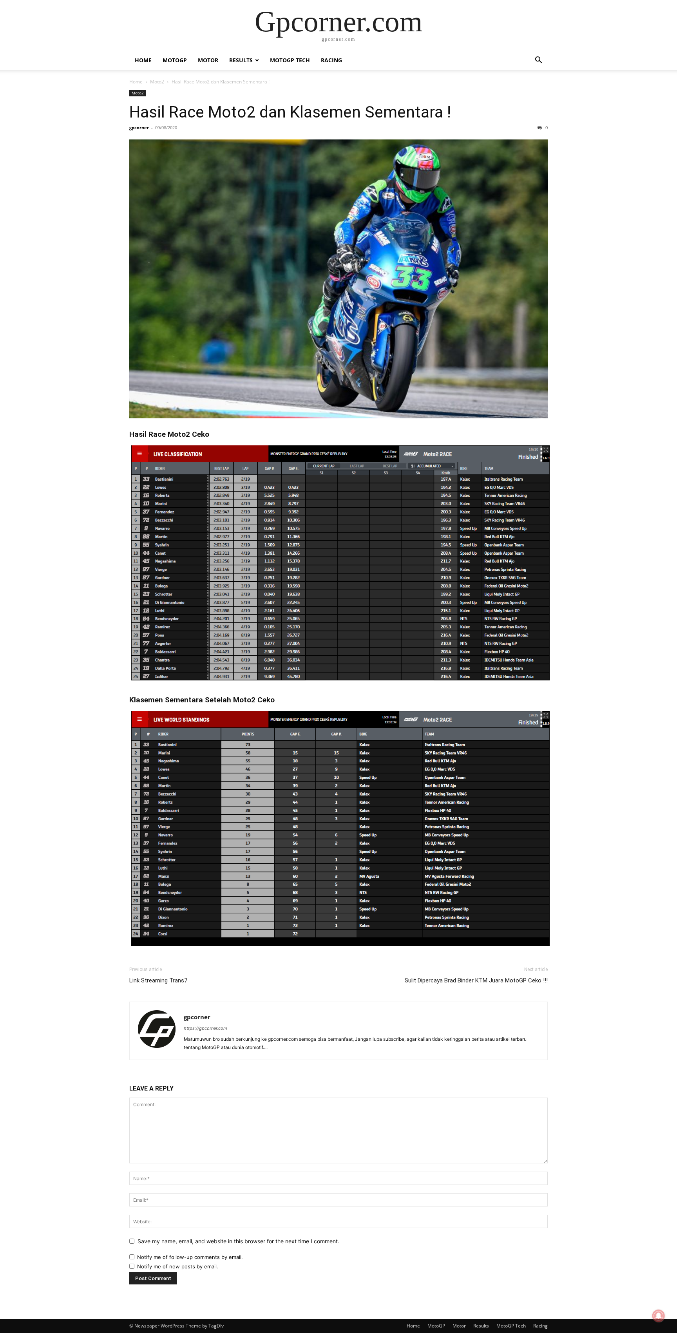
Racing (331, 60)
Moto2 (157, 81)
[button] (538, 61)
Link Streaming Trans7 (158, 980)
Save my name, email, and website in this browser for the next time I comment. (238, 1241)
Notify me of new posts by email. (177, 1266)
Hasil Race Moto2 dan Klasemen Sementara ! (290, 112)
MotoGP (175, 60)
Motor (208, 60)
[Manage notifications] (658, 1315)
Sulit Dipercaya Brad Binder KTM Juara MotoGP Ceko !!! (476, 980)
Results (241, 60)
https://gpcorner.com (205, 1028)
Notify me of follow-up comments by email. (190, 1257)
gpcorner (139, 127)
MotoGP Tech (290, 60)
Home (143, 60)
